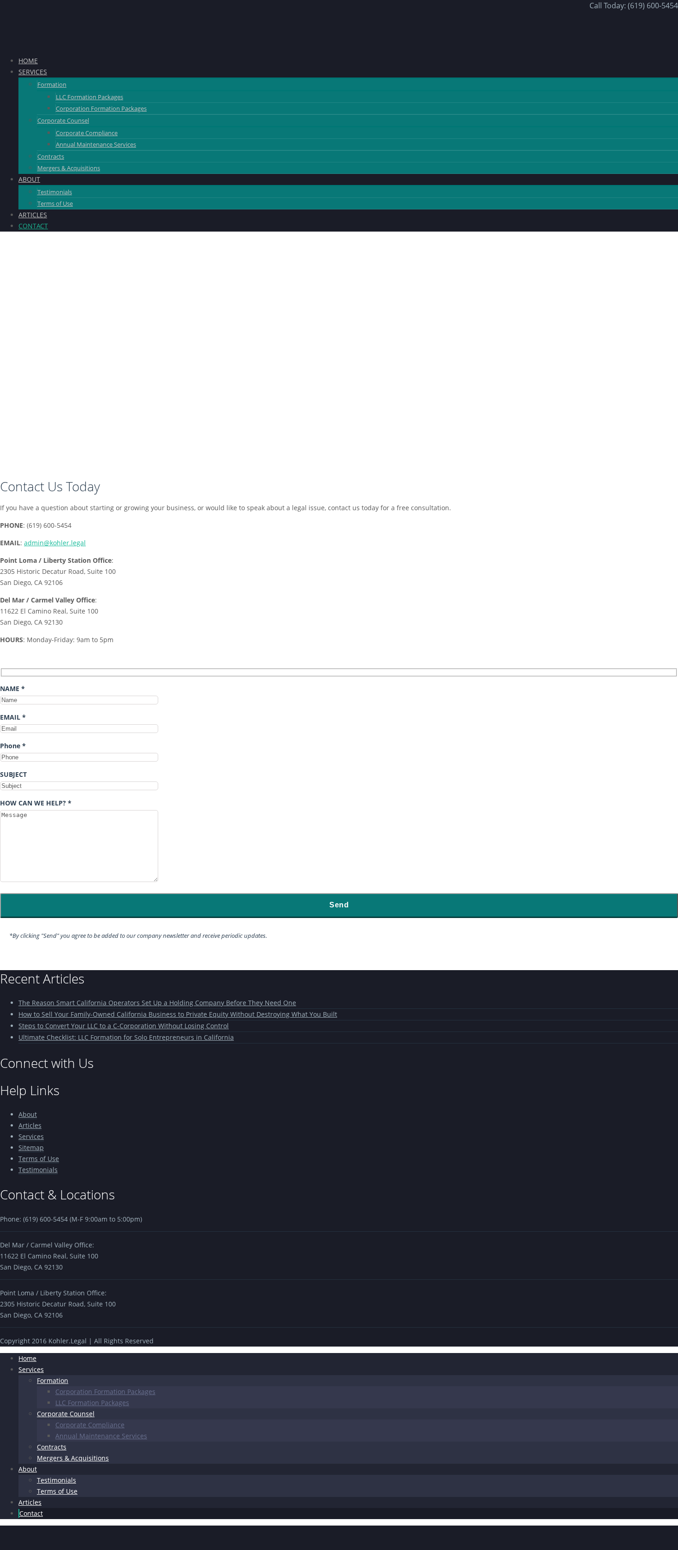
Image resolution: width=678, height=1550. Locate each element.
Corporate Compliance (87, 133)
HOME (28, 60)
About (27, 1114)
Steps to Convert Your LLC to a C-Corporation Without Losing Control (123, 1025)
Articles (30, 1125)
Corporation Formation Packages (101, 108)
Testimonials (54, 192)
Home (27, 1358)
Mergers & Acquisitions (68, 168)
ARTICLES (32, 214)
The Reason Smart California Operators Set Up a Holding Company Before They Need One (157, 1002)
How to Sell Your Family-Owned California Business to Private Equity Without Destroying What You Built (177, 1014)
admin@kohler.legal (55, 542)
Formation (51, 84)
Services (31, 1136)
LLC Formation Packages (89, 97)
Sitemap (31, 1147)
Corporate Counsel (63, 120)
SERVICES (32, 71)
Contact (31, 1513)
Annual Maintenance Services (96, 144)
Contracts (50, 156)
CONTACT (33, 225)
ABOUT (29, 179)
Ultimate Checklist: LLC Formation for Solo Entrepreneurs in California (126, 1037)
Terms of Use (55, 203)
